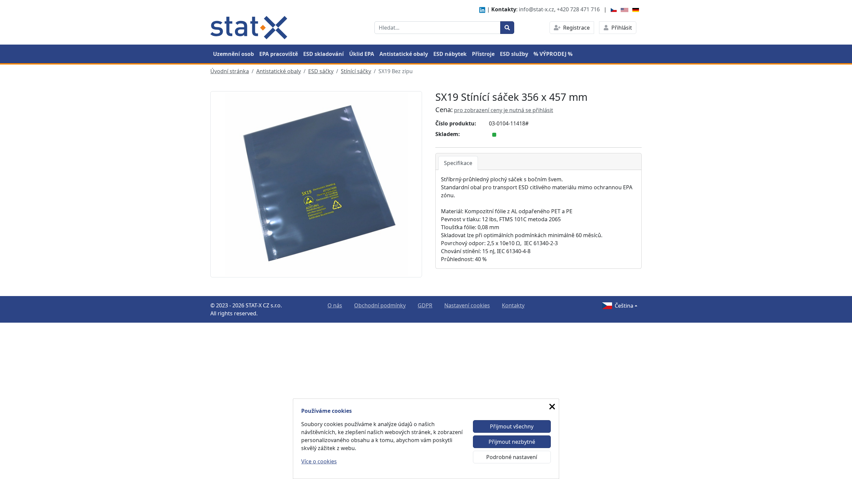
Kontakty (513, 305)
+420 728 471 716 (578, 9)
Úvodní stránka (229, 71)
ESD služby (514, 54)
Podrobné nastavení (511, 457)
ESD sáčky (320, 71)
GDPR (425, 305)
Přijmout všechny (511, 426)
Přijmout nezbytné (512, 441)
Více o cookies (319, 461)
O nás (334, 305)
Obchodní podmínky (380, 305)
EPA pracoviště (278, 54)
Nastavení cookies (467, 305)
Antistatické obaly (403, 54)
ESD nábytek (450, 54)
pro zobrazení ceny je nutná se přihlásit (503, 110)
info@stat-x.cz (536, 9)
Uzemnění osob (233, 54)
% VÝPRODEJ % (552, 54)
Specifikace (458, 163)
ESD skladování (323, 54)
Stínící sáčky (356, 71)
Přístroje (483, 54)
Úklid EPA (361, 54)
